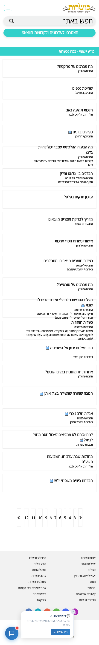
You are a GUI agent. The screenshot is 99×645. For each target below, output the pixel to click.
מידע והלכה (40, 564)
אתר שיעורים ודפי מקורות (32, 588)
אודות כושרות (88, 558)
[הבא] (19, 517)
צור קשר (41, 600)
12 (26, 517)
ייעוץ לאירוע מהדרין (85, 576)
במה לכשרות (39, 570)
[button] (8, 8)
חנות (93, 582)
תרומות (91, 588)
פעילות (92, 570)
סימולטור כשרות (37, 582)
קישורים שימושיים (86, 594)
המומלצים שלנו (37, 558)
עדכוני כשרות (39, 576)
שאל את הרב (88, 564)
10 (40, 517)
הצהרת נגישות (87, 600)
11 (33, 517)
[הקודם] (80, 517)
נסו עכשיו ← (60, 632)
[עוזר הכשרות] (11, 633)
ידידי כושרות (39, 594)
